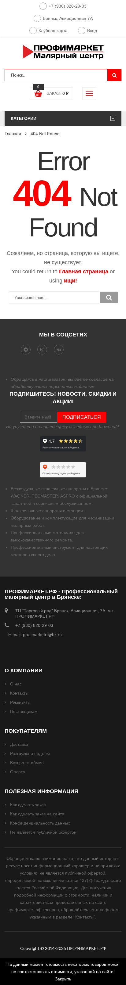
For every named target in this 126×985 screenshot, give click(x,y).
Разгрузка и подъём (30, 753)
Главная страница (83, 271)
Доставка (19, 744)
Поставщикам (24, 711)
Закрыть (63, 978)
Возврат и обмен (27, 762)
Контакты (19, 693)
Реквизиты (20, 702)
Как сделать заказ (28, 804)
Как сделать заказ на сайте (37, 813)
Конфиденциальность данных (40, 823)
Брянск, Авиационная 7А (68, 18)
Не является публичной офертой (43, 832)
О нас (16, 683)
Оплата (17, 771)
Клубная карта (53, 30)
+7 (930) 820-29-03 (68, 6)
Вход (92, 30)
